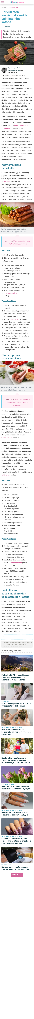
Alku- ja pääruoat (13, 7)
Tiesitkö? (4, 756)
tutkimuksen (6, 475)
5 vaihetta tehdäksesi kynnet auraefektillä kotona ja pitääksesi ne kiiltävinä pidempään (16, 840)
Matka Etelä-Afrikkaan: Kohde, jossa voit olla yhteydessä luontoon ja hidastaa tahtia (15, 677)
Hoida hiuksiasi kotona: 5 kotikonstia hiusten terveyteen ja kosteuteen (16, 731)
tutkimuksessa (6, 438)
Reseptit (3, 7)
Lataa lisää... (17, 875)
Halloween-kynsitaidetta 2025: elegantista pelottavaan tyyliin (15, 813)
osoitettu (7, 182)
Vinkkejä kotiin (6, 865)
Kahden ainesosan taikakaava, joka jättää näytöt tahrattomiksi (15, 868)
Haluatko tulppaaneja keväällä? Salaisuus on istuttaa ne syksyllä (15, 787)
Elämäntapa (5, 673)
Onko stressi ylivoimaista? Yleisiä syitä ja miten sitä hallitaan (16, 704)
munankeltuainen (11, 293)
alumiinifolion (16, 563)
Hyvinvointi (5, 701)
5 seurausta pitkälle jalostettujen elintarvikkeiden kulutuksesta (18, 402)
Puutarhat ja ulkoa (7, 784)
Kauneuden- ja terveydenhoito (11, 727)
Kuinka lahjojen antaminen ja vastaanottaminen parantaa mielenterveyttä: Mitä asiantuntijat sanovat (16, 760)
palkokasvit (15, 319)
